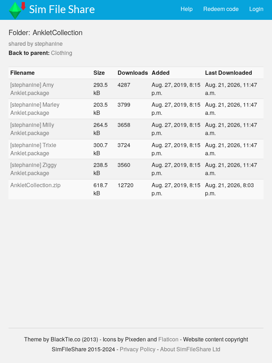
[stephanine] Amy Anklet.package (32, 88)
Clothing (61, 53)
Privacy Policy (137, 349)
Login (256, 9)
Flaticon (168, 339)
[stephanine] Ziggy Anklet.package (33, 169)
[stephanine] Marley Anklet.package (35, 108)
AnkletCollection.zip (35, 185)
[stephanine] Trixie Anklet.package (33, 149)
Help (187, 9)
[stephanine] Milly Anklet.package (32, 129)
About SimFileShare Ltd (190, 349)
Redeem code (221, 9)
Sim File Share (62, 8)
